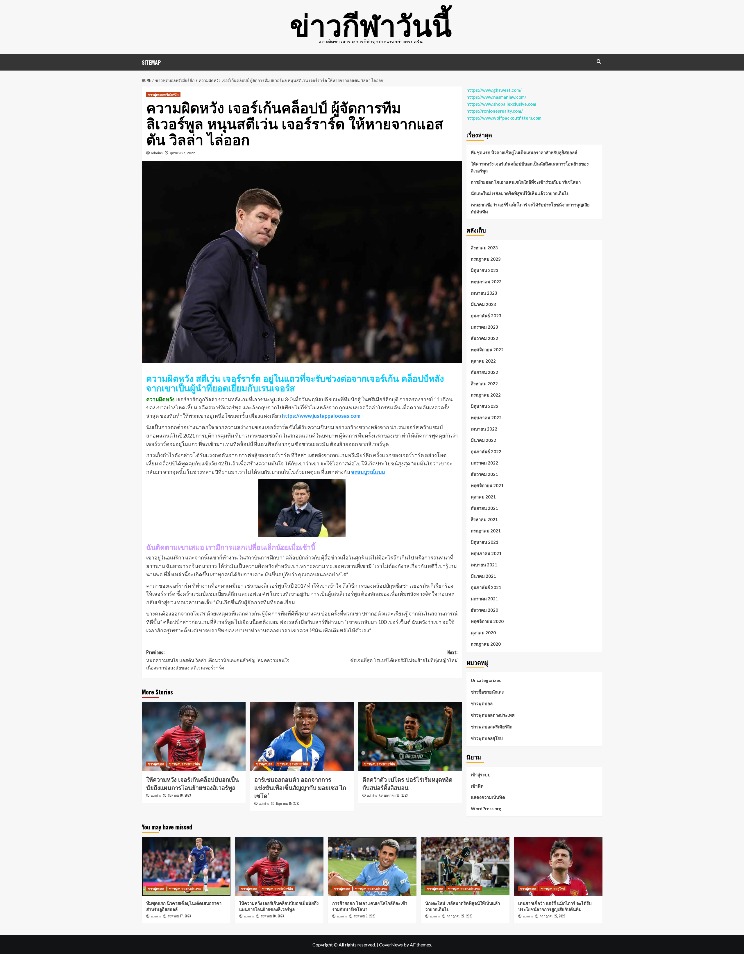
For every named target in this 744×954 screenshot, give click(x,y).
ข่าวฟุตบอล (156, 764)
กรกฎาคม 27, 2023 (459, 916)
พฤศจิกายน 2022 (487, 349)
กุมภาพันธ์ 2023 (486, 315)
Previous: (218, 660)
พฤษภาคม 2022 (486, 417)
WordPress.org (486, 808)
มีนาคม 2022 (483, 440)
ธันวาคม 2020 (484, 610)
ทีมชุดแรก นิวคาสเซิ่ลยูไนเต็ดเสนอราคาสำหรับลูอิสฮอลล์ (524, 152)
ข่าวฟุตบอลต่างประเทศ (493, 715)
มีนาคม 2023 (483, 304)
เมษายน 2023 (484, 293)
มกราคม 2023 (484, 327)
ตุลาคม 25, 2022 (182, 153)
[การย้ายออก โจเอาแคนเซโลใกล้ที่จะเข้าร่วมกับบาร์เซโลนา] (372, 866)
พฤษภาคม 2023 (486, 281)
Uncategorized (486, 680)
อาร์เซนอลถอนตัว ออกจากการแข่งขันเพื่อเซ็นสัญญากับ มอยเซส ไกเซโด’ (300, 787)
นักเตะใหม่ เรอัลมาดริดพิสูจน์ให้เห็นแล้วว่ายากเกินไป (520, 193)
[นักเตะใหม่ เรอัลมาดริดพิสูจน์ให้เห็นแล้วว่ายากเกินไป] (465, 866)
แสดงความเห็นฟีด (488, 797)
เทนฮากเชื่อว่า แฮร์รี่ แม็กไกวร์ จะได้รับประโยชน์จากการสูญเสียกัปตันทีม (530, 208)
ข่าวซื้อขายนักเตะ (487, 691)
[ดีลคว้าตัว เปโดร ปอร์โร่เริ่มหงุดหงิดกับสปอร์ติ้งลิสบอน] (410, 736)
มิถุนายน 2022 (484, 406)
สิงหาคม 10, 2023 (179, 795)
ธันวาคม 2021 (484, 474)
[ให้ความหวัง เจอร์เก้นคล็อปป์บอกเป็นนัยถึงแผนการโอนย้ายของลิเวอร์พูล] (194, 736)
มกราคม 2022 (484, 462)
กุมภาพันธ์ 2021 (486, 587)
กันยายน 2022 (484, 372)
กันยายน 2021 (484, 508)
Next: (404, 656)
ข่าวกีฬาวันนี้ (371, 23)
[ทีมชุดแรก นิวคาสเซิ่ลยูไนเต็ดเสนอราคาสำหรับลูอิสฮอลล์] (186, 866)
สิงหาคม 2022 (484, 383)
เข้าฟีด (477, 786)
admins (157, 153)
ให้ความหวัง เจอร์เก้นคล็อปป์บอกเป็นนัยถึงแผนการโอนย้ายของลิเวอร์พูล (192, 783)
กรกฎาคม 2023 (486, 259)
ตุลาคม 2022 (483, 360)
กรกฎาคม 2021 (486, 530)
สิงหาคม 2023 (484, 247)
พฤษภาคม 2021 (486, 553)
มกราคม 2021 (484, 598)
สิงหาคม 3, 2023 (364, 916)
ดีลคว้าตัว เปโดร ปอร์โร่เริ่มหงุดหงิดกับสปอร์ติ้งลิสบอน (407, 783)
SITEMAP (151, 62)
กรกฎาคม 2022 (486, 394)
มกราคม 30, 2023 (395, 795)
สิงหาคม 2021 (484, 519)
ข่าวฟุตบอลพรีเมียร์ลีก (163, 94)
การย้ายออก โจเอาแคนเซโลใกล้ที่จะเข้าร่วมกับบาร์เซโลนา (526, 182)
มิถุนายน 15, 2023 (287, 803)
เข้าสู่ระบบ (481, 774)
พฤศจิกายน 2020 (487, 621)
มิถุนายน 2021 (484, 542)
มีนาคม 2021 (483, 576)
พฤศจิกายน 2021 (487, 485)
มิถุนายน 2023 (484, 270)
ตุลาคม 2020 (483, 632)
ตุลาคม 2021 (483, 496)
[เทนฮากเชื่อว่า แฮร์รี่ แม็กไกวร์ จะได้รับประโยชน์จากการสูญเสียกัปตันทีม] (558, 866)
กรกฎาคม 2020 (486, 644)
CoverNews (391, 944)
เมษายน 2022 (484, 428)
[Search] (598, 61)
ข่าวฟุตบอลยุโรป (487, 738)
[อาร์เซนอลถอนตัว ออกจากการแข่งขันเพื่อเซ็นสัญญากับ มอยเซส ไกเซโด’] (302, 736)
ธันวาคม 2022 (484, 338)
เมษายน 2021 (484, 564)
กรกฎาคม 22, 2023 (552, 916)
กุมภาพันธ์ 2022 (486, 451)
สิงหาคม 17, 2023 (179, 916)
